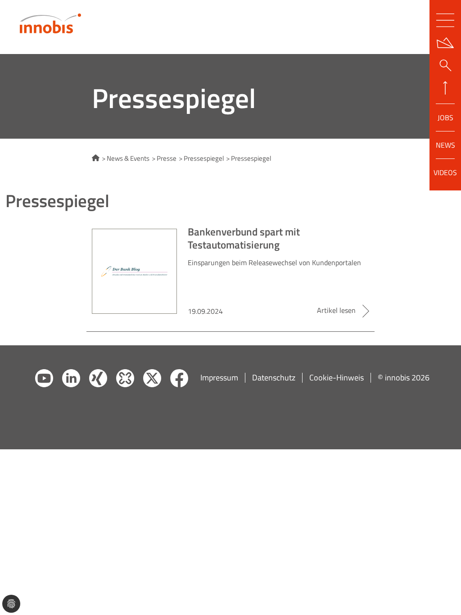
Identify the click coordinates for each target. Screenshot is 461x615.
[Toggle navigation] (445, 20)
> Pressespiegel (201, 158)
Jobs (445, 117)
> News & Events (125, 158)
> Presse (164, 158)
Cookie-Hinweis (336, 378)
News (445, 145)
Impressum (219, 378)
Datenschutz (273, 378)
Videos (445, 172)
